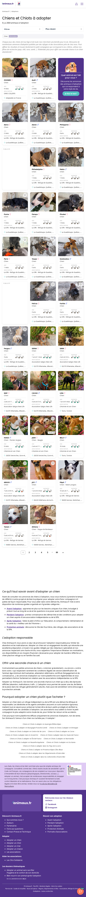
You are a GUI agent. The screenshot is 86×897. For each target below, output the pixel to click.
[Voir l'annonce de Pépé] (71, 481)
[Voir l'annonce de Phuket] (71, 213)
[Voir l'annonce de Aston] (43, 124)
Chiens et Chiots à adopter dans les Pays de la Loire (42, 746)
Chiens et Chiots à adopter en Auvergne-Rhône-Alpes (42, 724)
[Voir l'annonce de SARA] (71, 347)
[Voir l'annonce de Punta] (15, 213)
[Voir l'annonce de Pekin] (71, 168)
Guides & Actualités (20, 889)
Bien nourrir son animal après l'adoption (24, 877)
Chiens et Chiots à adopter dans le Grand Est (21, 735)
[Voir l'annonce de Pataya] (43, 213)
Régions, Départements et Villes (48, 889)
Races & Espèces (32, 889)
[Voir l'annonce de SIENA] (43, 347)
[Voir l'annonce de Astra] (15, 124)
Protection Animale (55, 829)
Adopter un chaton (15, 849)
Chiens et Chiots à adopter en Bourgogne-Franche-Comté (26, 728)
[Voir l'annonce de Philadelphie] (43, 168)
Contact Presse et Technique (19, 831)
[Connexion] (76, 4)
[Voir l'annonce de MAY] (15, 392)
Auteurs (10, 823)
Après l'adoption (14, 621)
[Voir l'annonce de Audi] (43, 79)
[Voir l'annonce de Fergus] (15, 347)
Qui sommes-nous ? (15, 820)
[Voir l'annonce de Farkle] (71, 302)
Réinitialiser (13, 36)
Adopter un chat (13, 846)
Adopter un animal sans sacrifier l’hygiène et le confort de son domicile (23, 871)
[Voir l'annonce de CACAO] (43, 392)
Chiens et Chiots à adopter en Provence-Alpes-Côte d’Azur (42, 750)
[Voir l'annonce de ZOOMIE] (15, 79)
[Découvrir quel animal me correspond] (71, 79)
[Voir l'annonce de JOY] (43, 481)
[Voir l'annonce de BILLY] (71, 437)
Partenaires (12, 826)
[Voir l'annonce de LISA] (71, 392)
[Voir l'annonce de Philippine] (71, 124)
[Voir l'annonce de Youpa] (43, 258)
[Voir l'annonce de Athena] (43, 526)
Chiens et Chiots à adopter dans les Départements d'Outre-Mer (42, 753)
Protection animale (15, 627)
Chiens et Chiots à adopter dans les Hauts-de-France (59, 735)
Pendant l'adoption (15, 614)
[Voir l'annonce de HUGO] (15, 437)
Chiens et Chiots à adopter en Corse (61, 731)
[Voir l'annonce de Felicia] (43, 302)
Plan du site (8, 889)
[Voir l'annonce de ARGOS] (15, 481)
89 (57, 552)
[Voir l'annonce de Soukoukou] (71, 258)
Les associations (13, 852)
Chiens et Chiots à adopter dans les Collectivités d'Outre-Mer (43, 757)
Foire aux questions (15, 829)
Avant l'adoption (14, 608)
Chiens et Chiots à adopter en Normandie (59, 739)
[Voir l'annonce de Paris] (15, 258)
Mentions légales (45, 886)
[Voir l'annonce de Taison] (15, 526)
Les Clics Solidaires (15, 860)
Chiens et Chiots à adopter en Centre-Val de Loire (28, 731)
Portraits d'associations (57, 831)
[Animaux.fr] (8, 4)
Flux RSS (35, 886)
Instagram (52, 807)
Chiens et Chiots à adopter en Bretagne (63, 728)
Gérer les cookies (56, 886)
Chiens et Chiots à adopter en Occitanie (60, 742)
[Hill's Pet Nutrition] (18, 4)
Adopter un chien (14, 840)
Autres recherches (47, 891)
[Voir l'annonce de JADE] (43, 437)
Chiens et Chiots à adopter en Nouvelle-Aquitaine (26, 742)
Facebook (52, 804)
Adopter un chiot (14, 843)
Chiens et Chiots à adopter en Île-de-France (25, 739)
